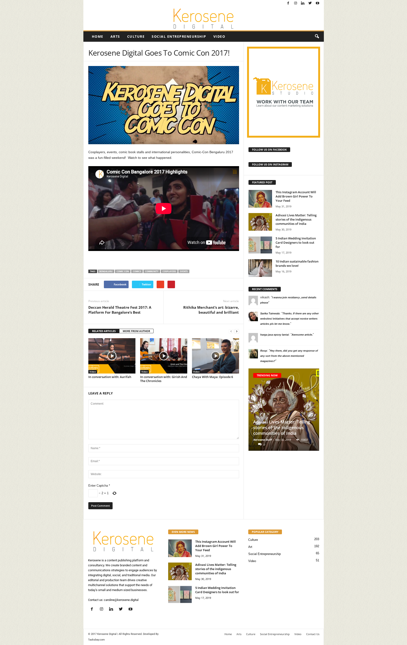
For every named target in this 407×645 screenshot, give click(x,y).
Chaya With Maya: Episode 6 (212, 377)
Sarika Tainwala (270, 313)
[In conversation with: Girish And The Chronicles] (163, 356)
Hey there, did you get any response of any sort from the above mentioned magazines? (289, 355)
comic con (123, 271)
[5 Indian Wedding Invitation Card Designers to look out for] (260, 245)
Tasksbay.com (96, 639)
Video (219, 36)
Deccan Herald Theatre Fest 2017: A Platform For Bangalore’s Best (119, 310)
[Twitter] (310, 3)
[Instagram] (295, 3)
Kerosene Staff (262, 439)
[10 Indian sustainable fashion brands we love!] (260, 268)
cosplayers (169, 271)
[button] (317, 36)
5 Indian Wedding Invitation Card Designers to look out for (296, 242)
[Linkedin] (303, 3)
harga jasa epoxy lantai (274, 334)
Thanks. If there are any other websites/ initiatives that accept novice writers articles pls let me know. (289, 318)
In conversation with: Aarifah (109, 377)
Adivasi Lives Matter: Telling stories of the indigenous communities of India (296, 219)
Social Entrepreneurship (179, 36)
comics (137, 271)
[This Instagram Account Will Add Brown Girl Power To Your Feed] (260, 199)
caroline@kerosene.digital (121, 600)
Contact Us (312, 634)
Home (97, 36)
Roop (263, 350)
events (184, 271)
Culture (136, 36)
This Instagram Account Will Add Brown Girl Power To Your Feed (296, 196)
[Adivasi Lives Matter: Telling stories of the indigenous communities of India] (260, 222)
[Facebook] (288, 3)
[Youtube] (317, 3)
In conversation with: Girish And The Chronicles (163, 379)
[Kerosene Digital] (203, 18)
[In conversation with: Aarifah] (111, 356)
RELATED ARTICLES (104, 331)
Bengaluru (106, 271)
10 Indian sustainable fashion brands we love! (297, 263)
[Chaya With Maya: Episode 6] (215, 356)
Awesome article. (302, 334)
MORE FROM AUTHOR (136, 331)
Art (250, 547)
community (152, 271)
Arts (115, 36)
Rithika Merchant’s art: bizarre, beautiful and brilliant (211, 310)
